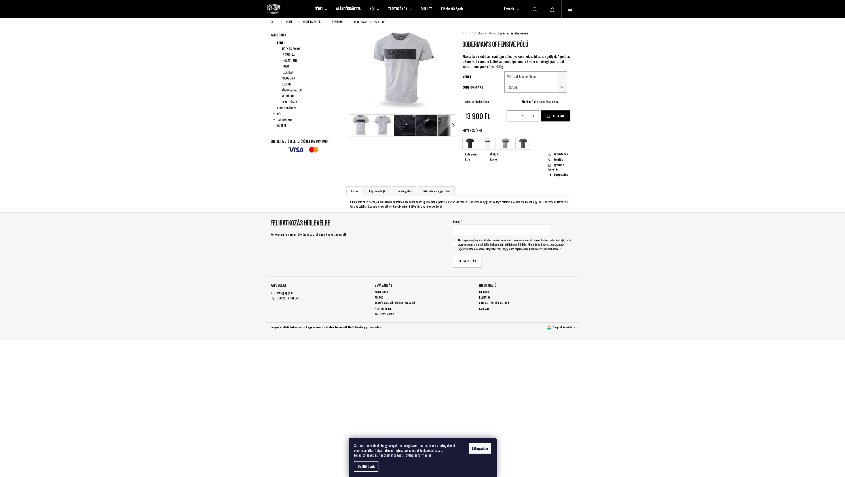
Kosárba (558, 116)
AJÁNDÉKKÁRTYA (286, 107)
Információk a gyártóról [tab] (436, 191)
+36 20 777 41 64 (287, 298)
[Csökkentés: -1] (512, 116)
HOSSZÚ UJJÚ (290, 60)
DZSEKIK (286, 84)
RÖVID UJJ (289, 54)
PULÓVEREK (288, 78)
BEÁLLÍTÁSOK (289, 101)
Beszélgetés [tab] (404, 191)
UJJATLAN (288, 72)
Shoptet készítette (564, 327)
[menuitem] (321, 9)
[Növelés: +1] (533, 116)
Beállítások (366, 466)
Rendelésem (381, 291)
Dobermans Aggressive (545, 101)
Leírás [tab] (354, 191)
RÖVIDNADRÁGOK (291, 90)
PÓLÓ (286, 66)
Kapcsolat (485, 308)
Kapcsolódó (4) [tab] (377, 191)
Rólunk (379, 297)
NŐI (279, 113)
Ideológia (484, 291)
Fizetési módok (383, 308)
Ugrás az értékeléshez (513, 33)
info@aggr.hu (285, 292)
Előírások (484, 297)
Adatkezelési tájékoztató (494, 303)
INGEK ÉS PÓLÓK (290, 48)
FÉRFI (281, 42)
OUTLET (281, 125)
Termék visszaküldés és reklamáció (395, 303)
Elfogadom (480, 448)
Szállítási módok (384, 314)
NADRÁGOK (287, 95)
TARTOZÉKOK (284, 119)
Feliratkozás (467, 261)
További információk (417, 455)
